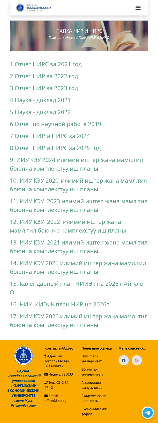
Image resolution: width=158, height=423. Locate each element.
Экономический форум (94, 411)
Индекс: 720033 (60, 374)
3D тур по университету (92, 372)
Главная (55, 37)
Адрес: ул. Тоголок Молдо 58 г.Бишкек (56, 361)
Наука (70, 37)
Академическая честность (93, 398)
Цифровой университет (91, 358)
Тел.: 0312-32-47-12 (57, 385)
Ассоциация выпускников (91, 385)
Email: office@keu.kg (55, 398)
